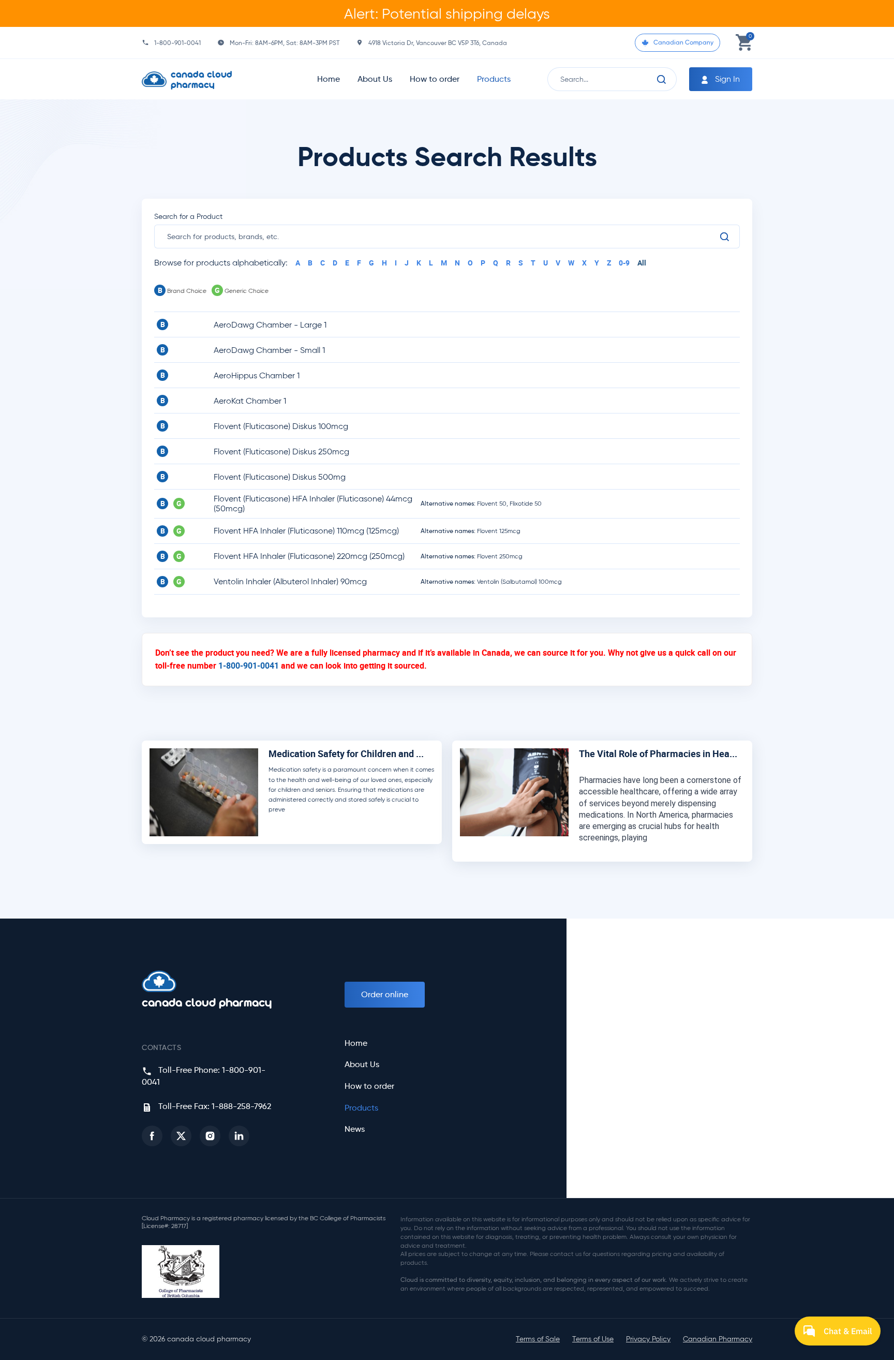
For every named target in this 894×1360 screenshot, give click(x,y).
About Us (374, 79)
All (641, 263)
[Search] (661, 79)
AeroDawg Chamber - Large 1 (270, 325)
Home (328, 79)
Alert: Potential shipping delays (447, 13)
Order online (384, 994)
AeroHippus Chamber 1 (257, 375)
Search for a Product (188, 216)
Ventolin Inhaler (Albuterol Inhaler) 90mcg (290, 581)
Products (494, 79)
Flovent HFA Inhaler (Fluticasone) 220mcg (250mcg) (309, 556)
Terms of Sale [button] (538, 1339)
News (355, 1129)
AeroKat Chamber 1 (250, 401)
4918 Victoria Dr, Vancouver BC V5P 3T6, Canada (437, 43)
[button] (152, 1136)
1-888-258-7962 (241, 1106)
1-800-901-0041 (177, 43)
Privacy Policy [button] (648, 1339)
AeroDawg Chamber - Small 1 (269, 350)
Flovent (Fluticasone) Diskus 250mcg (281, 451)
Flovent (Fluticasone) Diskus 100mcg (281, 426)
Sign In (726, 79)
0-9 (624, 263)
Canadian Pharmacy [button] (717, 1339)
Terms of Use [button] (593, 1339)
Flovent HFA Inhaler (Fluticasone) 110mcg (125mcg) (306, 531)
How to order (434, 79)
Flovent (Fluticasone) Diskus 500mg (280, 477)
